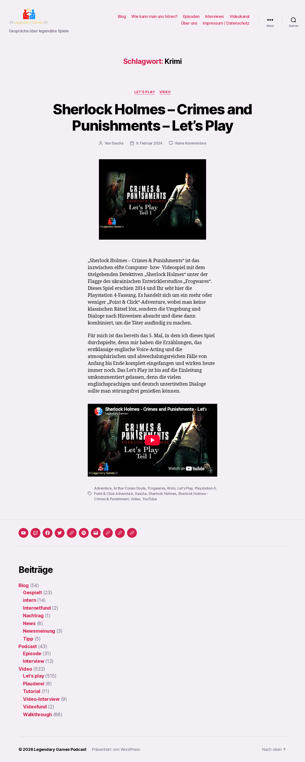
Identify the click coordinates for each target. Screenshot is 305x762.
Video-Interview (41, 699)
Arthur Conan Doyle (129, 488)
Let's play (144, 92)
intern (29, 600)
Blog (122, 16)
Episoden (191, 16)
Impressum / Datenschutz (226, 23)
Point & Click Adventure (113, 493)
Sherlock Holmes (162, 493)
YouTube (149, 499)
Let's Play (185, 488)
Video (165, 92)
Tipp (28, 639)
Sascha (117, 143)
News (29, 623)
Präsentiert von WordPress (116, 749)
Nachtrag (33, 615)
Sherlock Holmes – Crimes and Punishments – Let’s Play (152, 117)
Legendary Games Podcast (60, 749)
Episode (32, 653)
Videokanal (239, 16)
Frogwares (156, 488)
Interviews (214, 16)
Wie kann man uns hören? (154, 16)
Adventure (103, 488)
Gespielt (32, 592)
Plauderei (33, 684)
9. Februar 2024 (149, 143)
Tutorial (31, 691)
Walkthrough (37, 714)
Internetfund (37, 608)
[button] (108, 533)
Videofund (35, 707)
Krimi (171, 488)
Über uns (189, 23)
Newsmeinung (39, 631)
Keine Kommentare (190, 143)
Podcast (28, 646)
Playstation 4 (205, 488)
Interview (33, 661)
